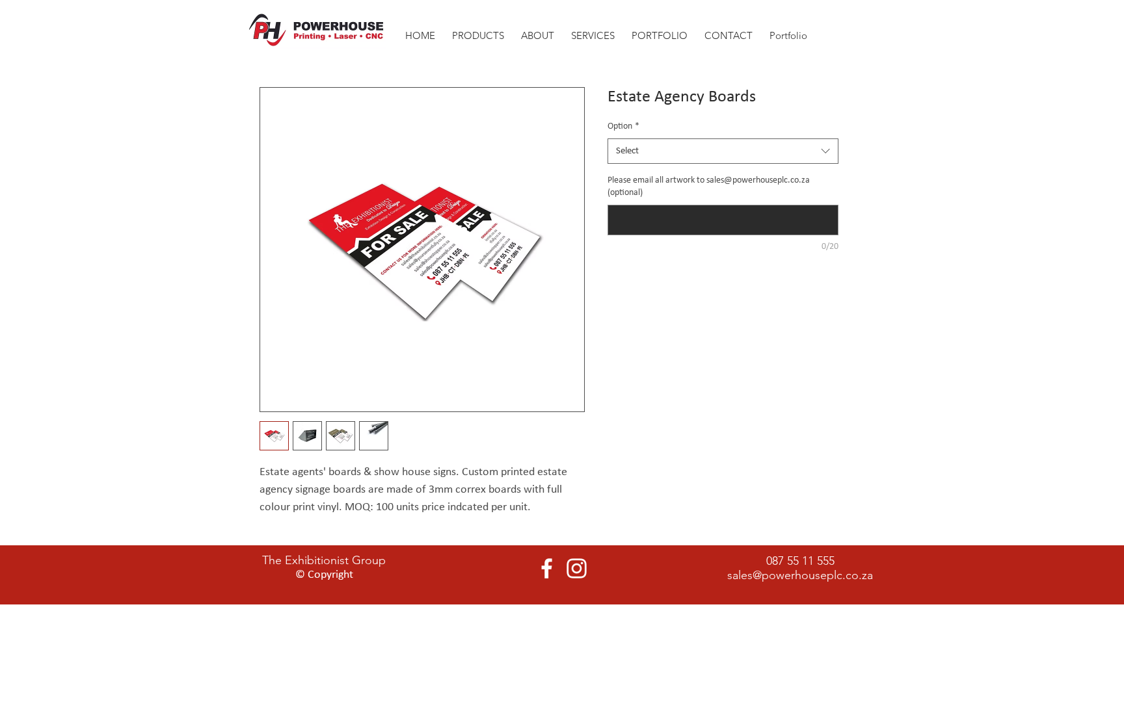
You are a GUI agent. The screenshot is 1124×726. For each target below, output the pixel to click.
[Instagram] (576, 568)
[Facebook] (546, 568)
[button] (538, 29)
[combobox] (723, 151)
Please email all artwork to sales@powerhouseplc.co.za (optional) (709, 186)
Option (623, 126)
